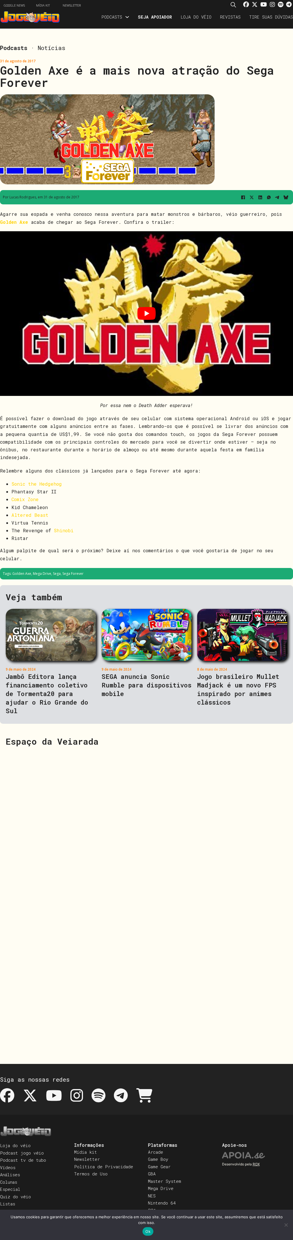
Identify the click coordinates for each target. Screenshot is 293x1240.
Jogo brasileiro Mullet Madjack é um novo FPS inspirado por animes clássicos (238, 689)
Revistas (230, 17)
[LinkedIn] (260, 197)
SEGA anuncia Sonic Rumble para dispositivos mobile (146, 685)
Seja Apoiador (155, 17)
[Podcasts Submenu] (127, 17)
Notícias (51, 47)
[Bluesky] (286, 197)
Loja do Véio (196, 17)
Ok (148, 1231)
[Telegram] (277, 197)
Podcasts (111, 17)
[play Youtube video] (146, 313)
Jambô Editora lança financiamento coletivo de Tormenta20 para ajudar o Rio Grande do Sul (47, 693)
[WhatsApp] (268, 197)
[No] (286, 1225)
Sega (57, 573)
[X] (251, 197)
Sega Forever (73, 573)
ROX (256, 1164)
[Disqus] (146, 824)
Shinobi (64, 530)
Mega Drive (42, 573)
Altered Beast (29, 515)
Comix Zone (25, 499)
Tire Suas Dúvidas (271, 17)
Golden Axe (21, 573)
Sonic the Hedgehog (36, 484)
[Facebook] (243, 197)
